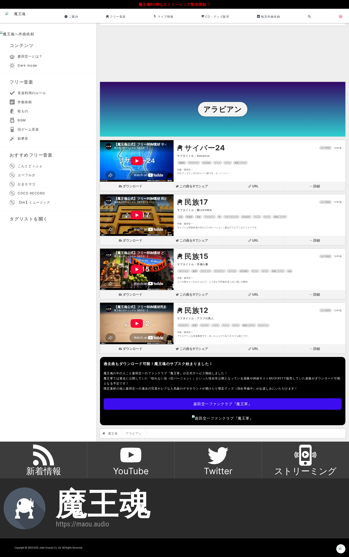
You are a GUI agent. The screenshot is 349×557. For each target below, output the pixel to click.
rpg (180, 217)
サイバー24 (204, 148)
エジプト (232, 271)
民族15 (196, 256)
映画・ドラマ (240, 163)
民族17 (196, 202)
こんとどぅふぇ (30, 166)
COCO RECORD (31, 193)
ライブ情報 (165, 16)
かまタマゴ (26, 184)
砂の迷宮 (244, 271)
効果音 (23, 138)
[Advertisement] (223, 54)
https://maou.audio (82, 524)
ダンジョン (183, 271)
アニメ (217, 163)
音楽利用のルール (32, 93)
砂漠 (194, 325)
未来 (198, 217)
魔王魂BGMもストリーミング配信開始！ (174, 4)
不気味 (189, 217)
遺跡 (194, 271)
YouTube (206, 163)
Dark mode (27, 65)
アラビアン (193, 163)
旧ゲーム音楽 (28, 129)
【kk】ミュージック (34, 202)
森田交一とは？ (30, 56)
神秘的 (181, 163)
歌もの (23, 111)
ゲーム (227, 163)
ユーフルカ (26, 175)
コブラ (215, 325)
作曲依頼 (25, 102)
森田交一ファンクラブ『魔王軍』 (222, 404)
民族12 (196, 310)
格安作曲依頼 (270, 16)
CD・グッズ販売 (217, 16)
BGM (22, 120)
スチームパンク (231, 217)
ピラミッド (205, 271)
